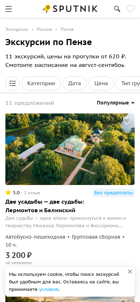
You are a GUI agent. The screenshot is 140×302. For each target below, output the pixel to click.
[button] (12, 83)
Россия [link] (44, 29)
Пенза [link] (67, 29)
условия (49, 289)
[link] (8, 9)
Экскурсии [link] (16, 29)
